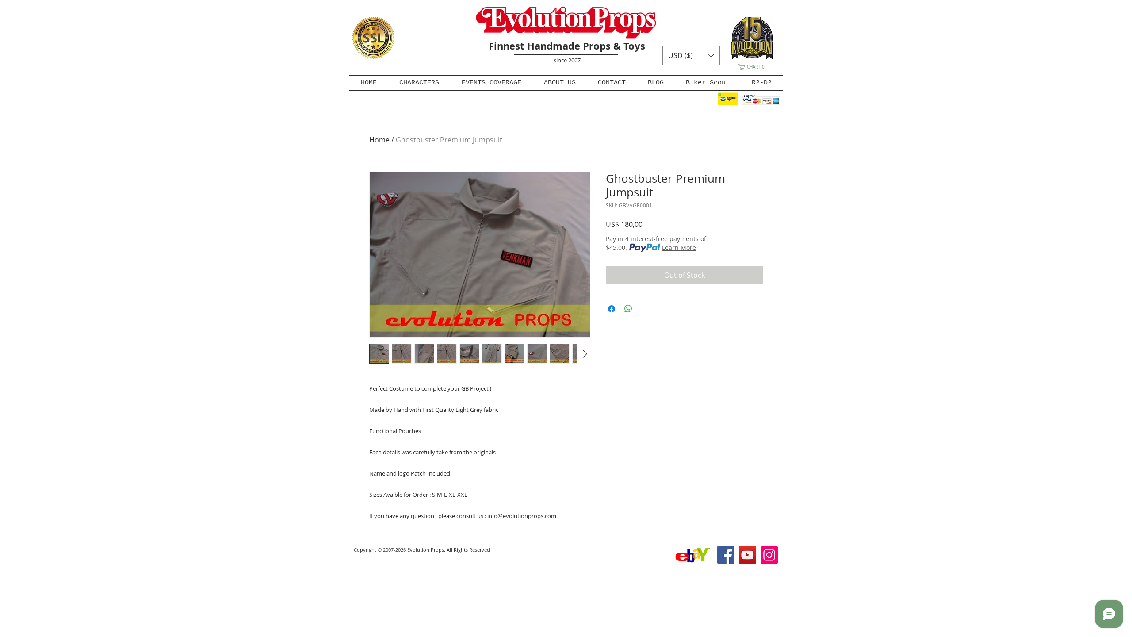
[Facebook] (725, 555)
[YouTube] (747, 555)
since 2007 (567, 60)
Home (379, 140)
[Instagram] (769, 555)
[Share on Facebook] (611, 308)
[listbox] (691, 55)
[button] (691, 55)
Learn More (679, 247)
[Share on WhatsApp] (628, 308)
